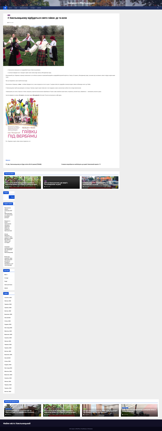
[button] (157, 7)
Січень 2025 (7, 361)
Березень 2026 (8, 314)
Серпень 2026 (8, 297)
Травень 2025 (7, 347)
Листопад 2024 (8, 368)
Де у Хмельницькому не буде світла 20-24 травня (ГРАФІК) (24, 164)
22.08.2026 (9, 414)
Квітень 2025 (7, 351)
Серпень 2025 (8, 337)
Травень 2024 (7, 388)
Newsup (84, 428)
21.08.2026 (86, 414)
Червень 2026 (8, 304)
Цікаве (39, 7)
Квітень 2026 (7, 311)
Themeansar (90, 428)
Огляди (33, 7)
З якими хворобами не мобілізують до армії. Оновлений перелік (80, 164)
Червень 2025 (8, 344)
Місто (10, 7)
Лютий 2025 (7, 358)
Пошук (6, 192)
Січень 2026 (7, 321)
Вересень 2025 (8, 334)
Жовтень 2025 (8, 331)
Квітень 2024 (7, 391)
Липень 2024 (7, 381)
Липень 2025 (7, 341)
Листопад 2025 (8, 327)
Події (15, 7)
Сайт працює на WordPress (75, 428)
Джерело (8, 160)
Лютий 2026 (7, 317)
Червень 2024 (8, 384)
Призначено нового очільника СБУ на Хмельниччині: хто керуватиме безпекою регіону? (19, 412)
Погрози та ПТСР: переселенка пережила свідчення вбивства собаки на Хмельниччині (21, 183)
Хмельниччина (24, 7)
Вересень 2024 (8, 374)
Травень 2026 (7, 307)
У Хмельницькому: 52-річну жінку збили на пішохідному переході (97, 183)
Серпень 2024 (8, 378)
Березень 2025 (8, 354)
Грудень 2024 (7, 364)
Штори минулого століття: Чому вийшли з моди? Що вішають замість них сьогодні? (8, 238)
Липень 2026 (7, 300)
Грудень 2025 (7, 324)
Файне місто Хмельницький (81, 3)
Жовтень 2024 (8, 371)
